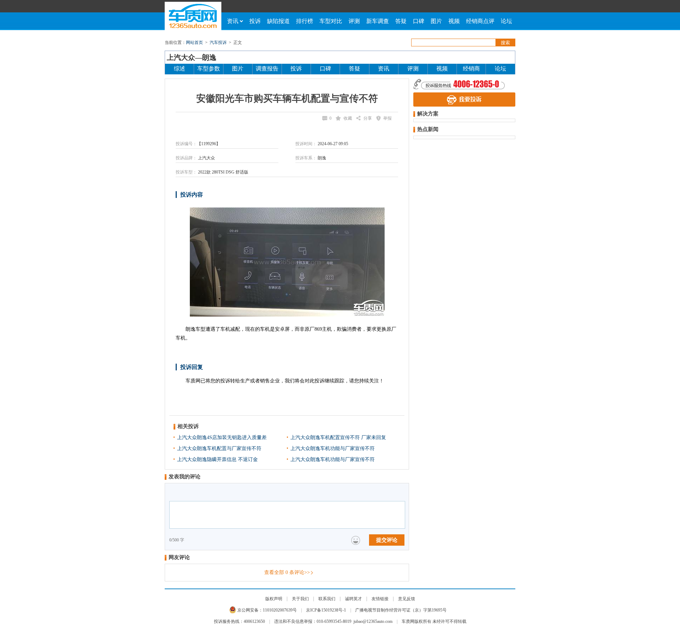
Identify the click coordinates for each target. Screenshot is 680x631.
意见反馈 (406, 598)
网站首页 (194, 42)
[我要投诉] (464, 99)
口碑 (418, 21)
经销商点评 (480, 21)
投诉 (255, 21)
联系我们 (326, 598)
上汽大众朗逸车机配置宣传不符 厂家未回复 (338, 437)
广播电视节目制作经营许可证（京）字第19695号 (401, 610)
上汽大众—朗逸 (191, 57)
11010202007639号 (280, 610)
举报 (387, 118)
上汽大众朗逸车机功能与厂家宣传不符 (332, 448)
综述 (179, 69)
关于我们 (300, 598)
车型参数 (208, 69)
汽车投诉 (218, 42)
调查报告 (267, 69)
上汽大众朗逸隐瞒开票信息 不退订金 (217, 459)
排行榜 (304, 21)
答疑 (401, 21)
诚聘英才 (353, 598)
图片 (436, 21)
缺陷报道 (278, 21)
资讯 (232, 21)
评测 (354, 21)
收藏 (348, 118)
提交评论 (386, 540)
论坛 (506, 21)
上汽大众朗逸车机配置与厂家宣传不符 (219, 448)
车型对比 (330, 21)
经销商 (471, 69)
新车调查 (377, 21)
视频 (454, 21)
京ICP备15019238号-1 (326, 610)
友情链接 (380, 598)
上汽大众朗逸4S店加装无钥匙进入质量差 (222, 437)
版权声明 (273, 598)
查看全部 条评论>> (287, 572)
